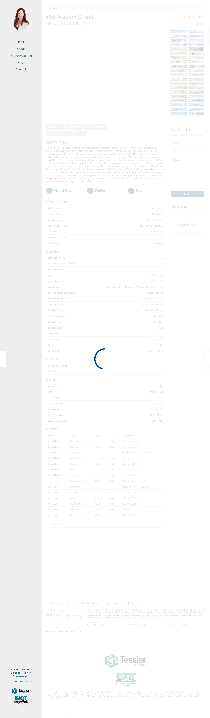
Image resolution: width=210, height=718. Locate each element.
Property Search (21, 55)
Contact (21, 69)
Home (21, 41)
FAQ (21, 62)
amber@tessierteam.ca (21, 681)
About (21, 48)
